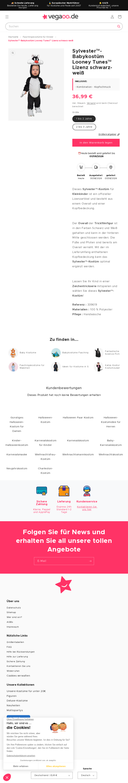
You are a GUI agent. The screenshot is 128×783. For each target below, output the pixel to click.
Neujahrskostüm (16, 468)
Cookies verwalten (18, 675)
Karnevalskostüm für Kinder (45, 442)
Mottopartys (15, 710)
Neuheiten (13, 705)
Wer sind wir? (14, 617)
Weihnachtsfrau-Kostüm (45, 456)
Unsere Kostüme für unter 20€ (26, 691)
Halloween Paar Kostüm (78, 417)
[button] (7, 16)
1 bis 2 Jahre (84, 119)
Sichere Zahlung (16, 662)
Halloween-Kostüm (45, 419)
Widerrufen (13, 671)
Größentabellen (15, 642)
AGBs (10, 622)
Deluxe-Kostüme (17, 700)
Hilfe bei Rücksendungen (21, 652)
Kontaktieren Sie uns (18, 666)
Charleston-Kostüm (45, 470)
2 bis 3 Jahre (84, 127)
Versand (91, 103)
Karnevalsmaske (16, 454)
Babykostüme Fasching (75, 353)
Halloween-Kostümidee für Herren (110, 422)
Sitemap (11, 612)
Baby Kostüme (28, 353)
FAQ (9, 647)
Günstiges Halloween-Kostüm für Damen (17, 424)
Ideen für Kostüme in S (75, 367)
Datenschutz (14, 608)
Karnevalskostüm (78, 440)
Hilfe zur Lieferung (17, 657)
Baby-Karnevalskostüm (111, 442)
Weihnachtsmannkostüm (78, 454)
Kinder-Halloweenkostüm (17, 442)
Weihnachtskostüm (111, 454)
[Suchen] (118, 26)
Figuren (11, 696)
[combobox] (64, 26)
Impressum (13, 627)
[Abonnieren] (90, 561)
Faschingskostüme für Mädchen (32, 366)
